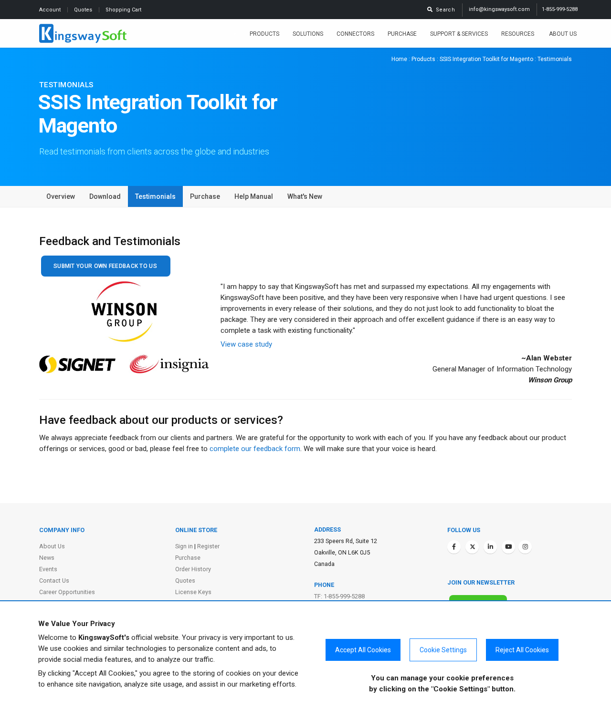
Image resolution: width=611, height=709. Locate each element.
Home (399, 59)
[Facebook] (454, 547)
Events (48, 569)
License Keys (193, 592)
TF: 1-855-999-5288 (339, 596)
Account (50, 9)
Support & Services (459, 34)
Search (444, 10)
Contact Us (54, 580)
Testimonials (155, 196)
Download (105, 196)
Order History (193, 569)
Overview (60, 196)
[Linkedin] (490, 547)
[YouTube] (508, 547)
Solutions (308, 34)
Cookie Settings (443, 650)
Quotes (84, 9)
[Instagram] (525, 547)
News (46, 557)
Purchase (402, 34)
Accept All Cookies (363, 650)
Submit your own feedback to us (105, 266)
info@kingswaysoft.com (499, 9)
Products (264, 34)
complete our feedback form (255, 448)
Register (208, 546)
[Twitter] (472, 547)
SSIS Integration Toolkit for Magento (486, 59)
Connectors (355, 34)
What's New (304, 196)
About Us (563, 34)
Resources (518, 34)
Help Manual (253, 196)
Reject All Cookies (522, 650)
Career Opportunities (67, 592)
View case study (246, 344)
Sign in (184, 546)
